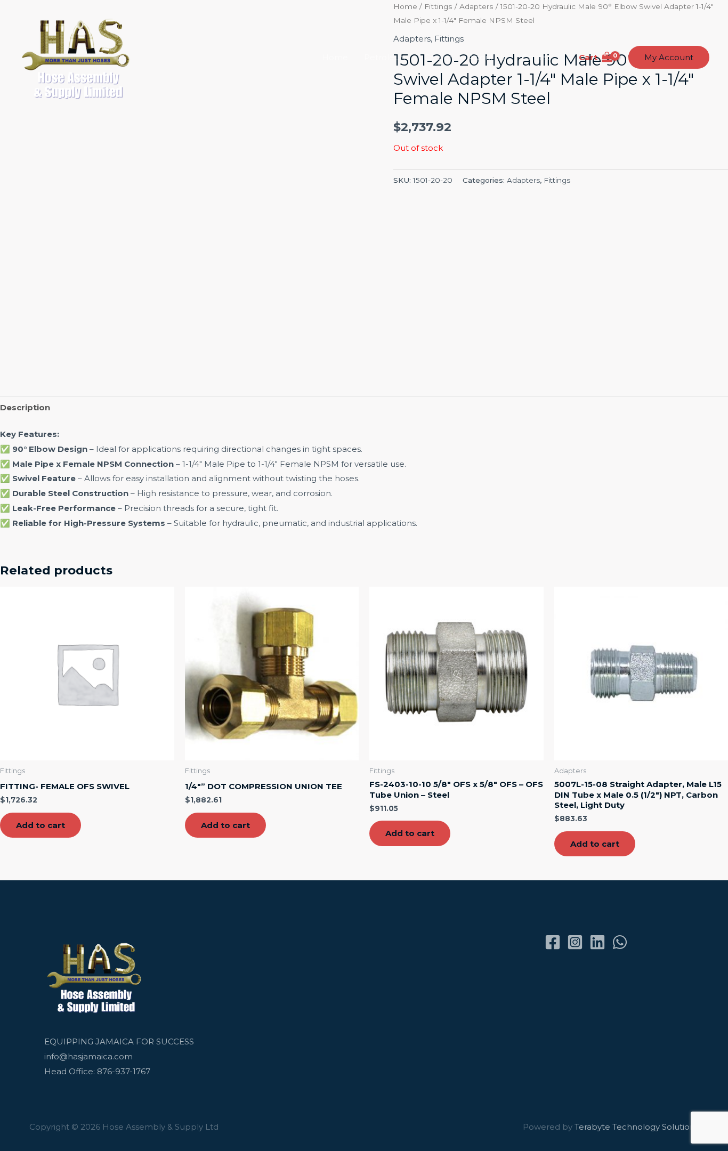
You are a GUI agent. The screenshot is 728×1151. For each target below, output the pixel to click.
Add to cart (40, 825)
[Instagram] (575, 942)
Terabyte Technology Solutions (637, 1127)
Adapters (523, 180)
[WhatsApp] (620, 942)
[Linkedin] (597, 942)
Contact (538, 57)
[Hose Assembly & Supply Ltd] (78, 57)
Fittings (557, 180)
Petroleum (386, 57)
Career (438, 57)
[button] (668, 57)
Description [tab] (25, 407)
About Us (487, 57)
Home (335, 57)
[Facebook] (553, 942)
